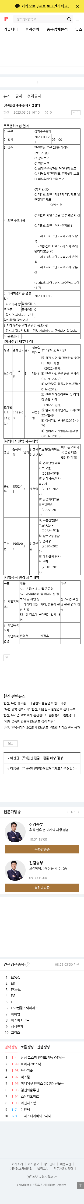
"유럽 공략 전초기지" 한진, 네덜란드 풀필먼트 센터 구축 (39, 709)
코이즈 (15, 1032)
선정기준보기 (27, 964)
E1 (13, 1002)
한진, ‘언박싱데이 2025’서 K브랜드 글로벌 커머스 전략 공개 (42, 727)
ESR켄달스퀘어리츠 (24, 1008)
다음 (78, 812)
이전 (67, 812)
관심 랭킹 (43, 1047)
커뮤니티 (11, 29)
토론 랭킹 (27, 1047)
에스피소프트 (20, 1020)
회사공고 (33, 1164)
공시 (18, 96)
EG (13, 995)
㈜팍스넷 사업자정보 (40, 1176)
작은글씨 (73, 112)
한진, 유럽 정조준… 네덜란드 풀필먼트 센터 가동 (35, 703)
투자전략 (32, 29)
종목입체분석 (57, 29)
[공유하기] (7, 658)
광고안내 (49, 1164)
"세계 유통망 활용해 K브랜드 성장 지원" (29, 721)
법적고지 (43, 1168)
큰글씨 (78, 112)
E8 (13, 983)
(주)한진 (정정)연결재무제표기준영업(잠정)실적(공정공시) (49, 768)
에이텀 (15, 1014)
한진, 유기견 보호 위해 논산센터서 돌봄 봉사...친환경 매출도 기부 (42, 715)
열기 (80, 1185)
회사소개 (17, 1164)
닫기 (77, 6)
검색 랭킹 (11, 1047)
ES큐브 (16, 989)
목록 (10, 743)
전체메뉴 (80, 19)
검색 (69, 19)
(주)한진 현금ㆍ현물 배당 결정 (42, 758)
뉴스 (7, 96)
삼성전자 (17, 1026)
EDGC (15, 977)
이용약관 (65, 1164)
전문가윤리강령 (63, 1168)
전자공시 (34, 96)
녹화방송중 (42, 849)
